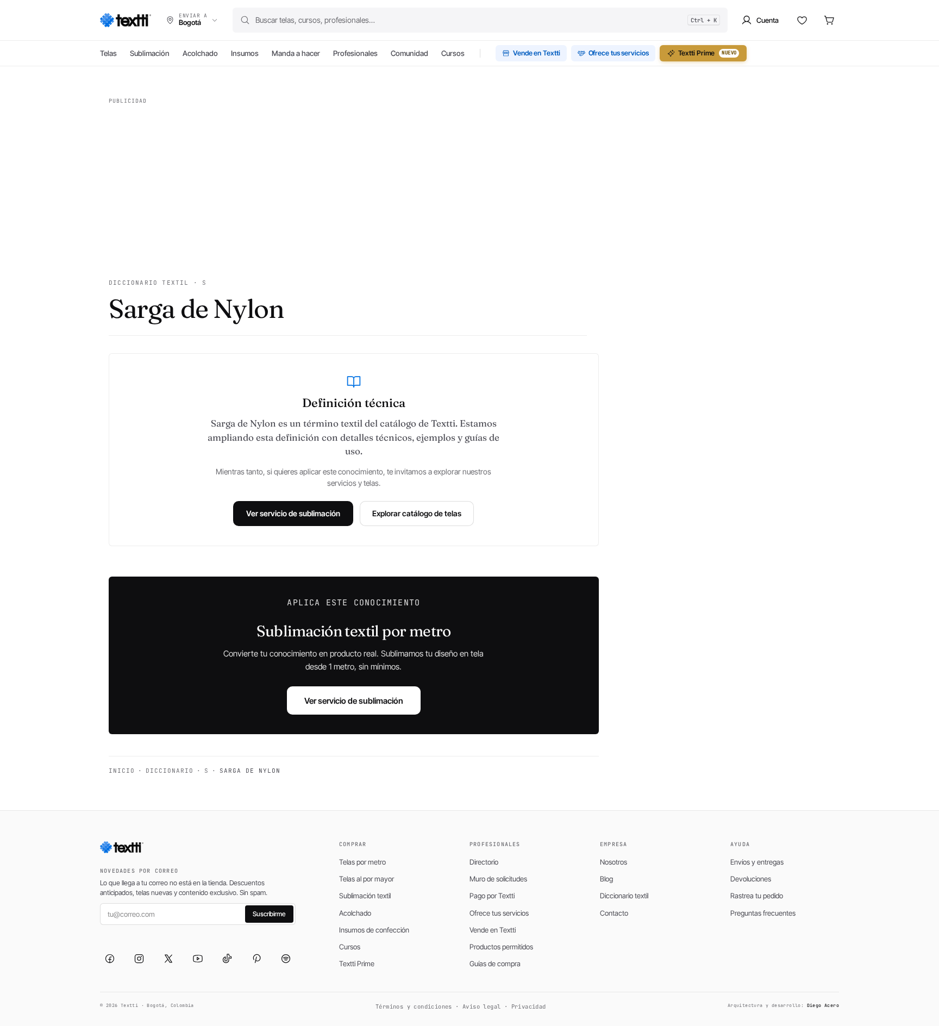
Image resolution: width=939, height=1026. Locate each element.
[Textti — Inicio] (125, 20)
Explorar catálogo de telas (416, 513)
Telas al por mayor (366, 878)
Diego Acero (823, 1005)
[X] (168, 958)
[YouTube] (198, 958)
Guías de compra (495, 963)
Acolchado (200, 53)
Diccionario (169, 770)
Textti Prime (707, 53)
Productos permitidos (501, 946)
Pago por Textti (492, 895)
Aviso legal (481, 1006)
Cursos (453, 53)
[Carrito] (829, 20)
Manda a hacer (296, 53)
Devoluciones (750, 878)
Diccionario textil (624, 895)
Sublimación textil (365, 895)
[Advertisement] (348, 185)
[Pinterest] (256, 958)
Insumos (245, 53)
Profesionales (355, 53)
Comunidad (409, 53)
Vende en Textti (536, 53)
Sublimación (150, 53)
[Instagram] (139, 958)
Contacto (614, 913)
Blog (606, 878)
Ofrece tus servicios (619, 53)
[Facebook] (110, 958)
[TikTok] (227, 958)
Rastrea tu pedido (756, 895)
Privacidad (528, 1006)
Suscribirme (269, 914)
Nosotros (613, 862)
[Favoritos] (802, 20)
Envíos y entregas (757, 862)
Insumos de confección (374, 929)
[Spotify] (286, 958)
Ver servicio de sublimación (293, 513)
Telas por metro (362, 862)
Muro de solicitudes (498, 878)
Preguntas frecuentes (763, 913)
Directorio (484, 862)
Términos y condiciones (413, 1006)
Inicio (122, 770)
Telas (108, 53)
